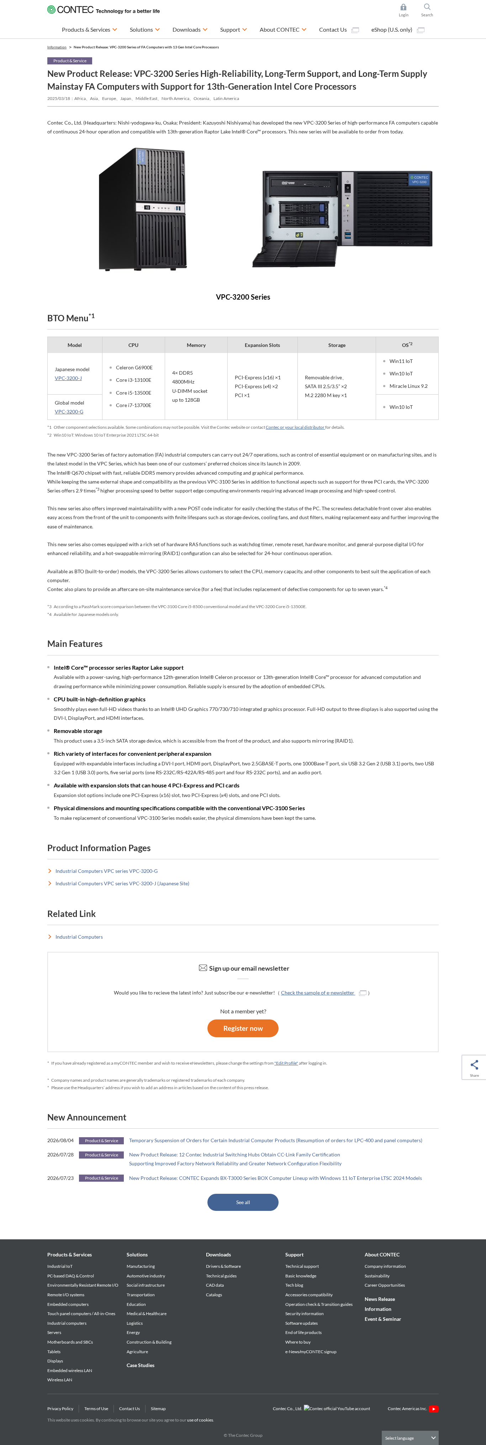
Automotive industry (146, 1275)
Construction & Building (149, 1342)
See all (243, 1202)
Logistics (135, 1323)
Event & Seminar (383, 1319)
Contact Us (333, 29)
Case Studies (140, 1365)
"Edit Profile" (286, 1063)
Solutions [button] (145, 29)
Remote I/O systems (65, 1294)
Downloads (218, 1254)
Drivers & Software (223, 1266)
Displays (55, 1361)
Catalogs (214, 1294)
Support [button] (233, 29)
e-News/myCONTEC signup (311, 1351)
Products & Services (69, 1254)
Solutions (137, 1254)
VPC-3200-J (68, 378)
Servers (54, 1332)
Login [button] (407, 11)
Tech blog (294, 1285)
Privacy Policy (60, 1408)
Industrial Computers (79, 937)
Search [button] (430, 11)
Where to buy (298, 1342)
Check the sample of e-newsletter (318, 993)
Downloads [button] (190, 29)
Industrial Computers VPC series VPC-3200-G (107, 871)
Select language (399, 1438)
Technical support (302, 1266)
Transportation (141, 1294)
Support (294, 1254)
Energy (133, 1332)
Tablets (53, 1351)
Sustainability (377, 1275)
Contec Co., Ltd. (288, 1408)
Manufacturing (141, 1266)
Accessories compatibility (309, 1294)
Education (136, 1304)
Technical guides (221, 1275)
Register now (243, 1028)
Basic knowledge (300, 1275)
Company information (385, 1266)
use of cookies (200, 1420)
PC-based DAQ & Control (70, 1275)
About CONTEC (382, 1254)
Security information (304, 1313)
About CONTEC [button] (283, 29)
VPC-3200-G (69, 411)
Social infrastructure (146, 1285)
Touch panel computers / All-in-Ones (81, 1313)
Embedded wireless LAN (69, 1370)
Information (378, 1309)
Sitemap (158, 1408)
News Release (380, 1299)
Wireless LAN (59, 1379)
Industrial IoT (60, 1266)
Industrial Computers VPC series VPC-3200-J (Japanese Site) (122, 883)
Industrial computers (66, 1323)
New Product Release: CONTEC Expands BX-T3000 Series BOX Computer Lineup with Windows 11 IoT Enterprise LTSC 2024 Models (275, 1178)
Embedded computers (68, 1304)
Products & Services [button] (89, 29)
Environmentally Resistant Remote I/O (82, 1285)
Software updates (301, 1323)
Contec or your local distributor (295, 427)
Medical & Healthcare (147, 1313)
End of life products (303, 1332)
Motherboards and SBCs (70, 1342)
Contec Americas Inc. (408, 1408)
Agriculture (137, 1351)
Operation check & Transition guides (319, 1304)
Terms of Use (96, 1408)
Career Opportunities (385, 1285)
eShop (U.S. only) (392, 29)
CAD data (215, 1285)
